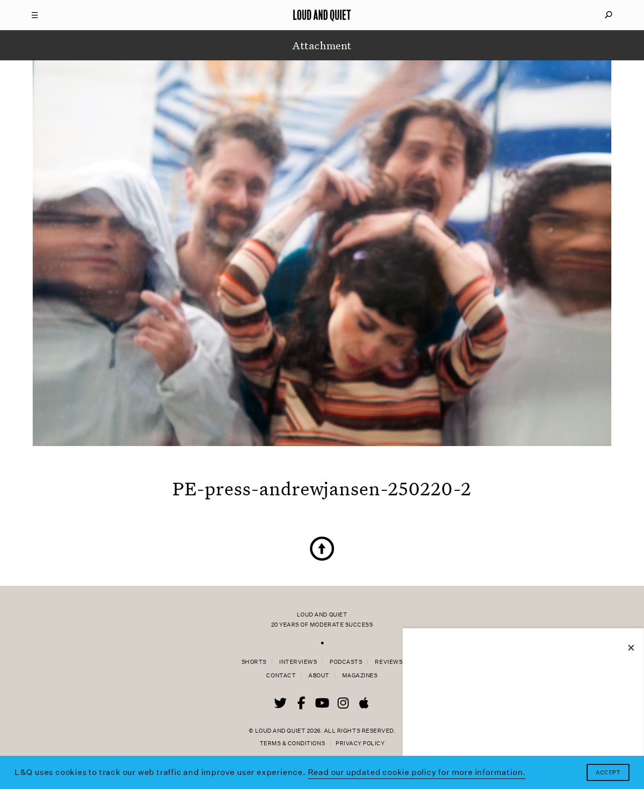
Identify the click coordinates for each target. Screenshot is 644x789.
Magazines (360, 675)
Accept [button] (608, 772)
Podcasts (346, 662)
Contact (281, 675)
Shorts (254, 662)
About (319, 675)
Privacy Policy (360, 743)
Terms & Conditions (292, 743)
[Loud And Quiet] (322, 15)
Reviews (389, 662)
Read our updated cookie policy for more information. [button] (417, 772)
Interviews (298, 662)
